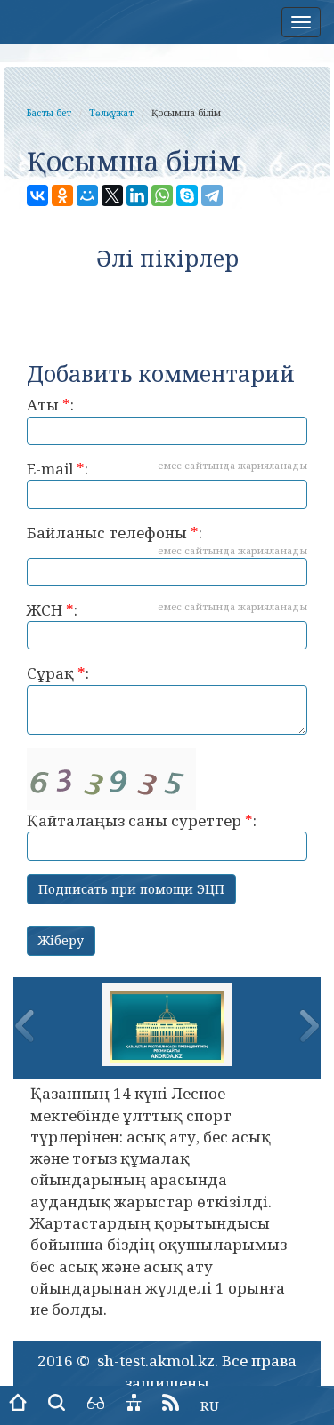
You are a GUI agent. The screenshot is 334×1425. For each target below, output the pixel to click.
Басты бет (49, 113)
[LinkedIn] (137, 195)
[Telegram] (212, 195)
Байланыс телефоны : (167, 539)
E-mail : (167, 468)
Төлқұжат (111, 113)
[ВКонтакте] (37, 195)
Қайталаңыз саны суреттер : (142, 820)
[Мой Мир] (87, 195)
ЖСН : (167, 610)
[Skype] (187, 195)
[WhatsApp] (162, 195)
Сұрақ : (58, 673)
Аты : (50, 404)
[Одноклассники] (62, 195)
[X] (112, 195)
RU (209, 1405)
